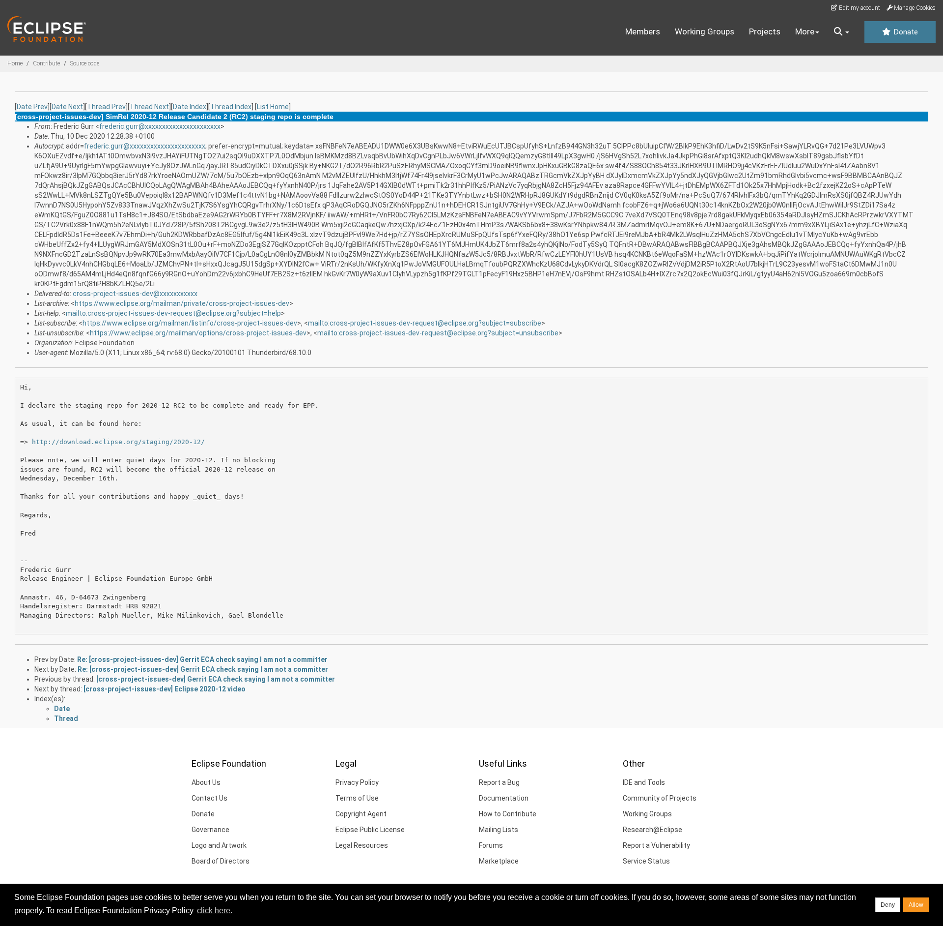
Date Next (67, 107)
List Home (273, 107)
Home (15, 63)
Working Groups (704, 31)
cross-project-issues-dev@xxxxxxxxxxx (135, 294)
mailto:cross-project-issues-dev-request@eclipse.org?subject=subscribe (424, 323)
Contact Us (209, 798)
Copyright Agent (361, 814)
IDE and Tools (644, 782)
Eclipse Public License (370, 830)
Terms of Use (357, 798)
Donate (904, 32)
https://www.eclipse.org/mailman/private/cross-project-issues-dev (182, 303)
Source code (84, 63)
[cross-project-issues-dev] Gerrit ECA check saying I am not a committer (215, 679)
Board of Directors (221, 861)
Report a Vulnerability (656, 845)
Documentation (503, 798)
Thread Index (230, 107)
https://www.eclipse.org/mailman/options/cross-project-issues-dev (198, 333)
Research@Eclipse (652, 830)
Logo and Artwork (219, 845)
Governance (210, 830)
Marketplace (499, 861)
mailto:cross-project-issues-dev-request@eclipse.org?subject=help (173, 313)
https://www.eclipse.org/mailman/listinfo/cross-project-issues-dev (190, 323)
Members (642, 31)
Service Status (646, 861)
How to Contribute (507, 814)
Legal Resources (361, 845)
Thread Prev (106, 107)
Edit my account (858, 7)
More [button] (804, 31)
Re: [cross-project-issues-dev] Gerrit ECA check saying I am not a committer (202, 659)
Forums (491, 845)
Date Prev (32, 107)
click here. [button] (214, 910)
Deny (888, 904)
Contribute (46, 63)
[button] (841, 32)
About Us (206, 782)
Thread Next (149, 107)
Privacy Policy (357, 782)
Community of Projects (659, 798)
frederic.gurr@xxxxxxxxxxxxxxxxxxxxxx (160, 126)
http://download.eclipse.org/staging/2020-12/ (118, 442)
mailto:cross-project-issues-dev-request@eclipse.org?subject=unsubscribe (437, 333)
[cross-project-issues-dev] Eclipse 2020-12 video (164, 689)
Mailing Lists (498, 830)
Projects (764, 31)
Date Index (189, 107)
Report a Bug (499, 782)
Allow (916, 904)
